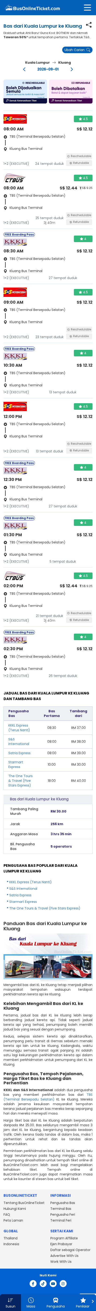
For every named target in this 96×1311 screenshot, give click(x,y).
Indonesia (11, 1244)
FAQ (6, 1214)
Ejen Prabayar (61, 1244)
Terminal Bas (60, 1208)
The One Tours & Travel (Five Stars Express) (20, 781)
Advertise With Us (64, 1255)
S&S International (18, 741)
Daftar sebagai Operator (70, 1250)
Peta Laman (13, 1220)
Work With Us (61, 1261)
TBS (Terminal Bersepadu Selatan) (48, 1097)
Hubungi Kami (14, 1208)
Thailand (10, 1238)
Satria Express (19, 753)
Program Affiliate (64, 1238)
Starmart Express (15, 764)
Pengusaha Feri (62, 1214)
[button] (25, 91)
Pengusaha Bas (62, 1202)
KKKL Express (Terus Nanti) (19, 727)
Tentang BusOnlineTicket (24, 1202)
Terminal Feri (60, 1220)
